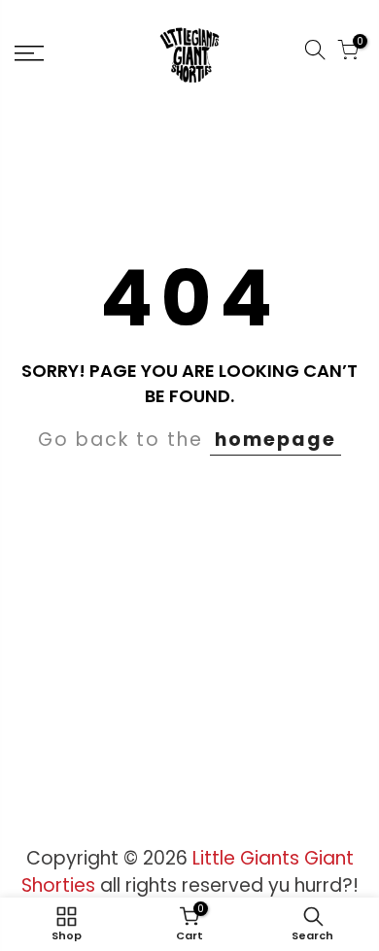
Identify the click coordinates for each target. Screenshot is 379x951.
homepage (275, 439)
